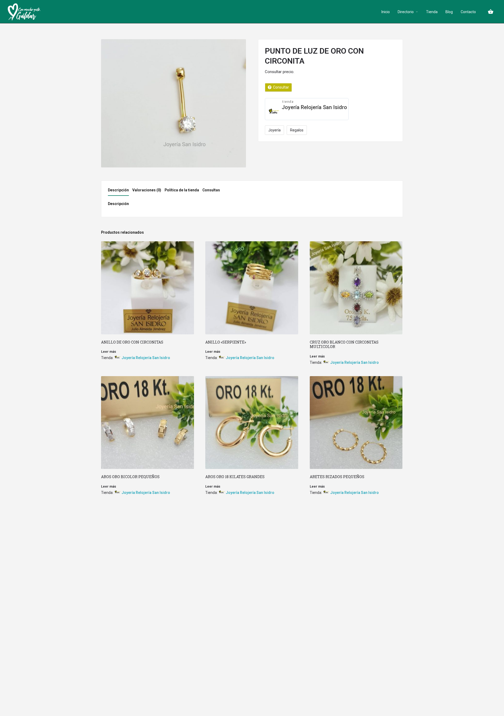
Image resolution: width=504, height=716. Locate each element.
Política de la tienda (182, 190)
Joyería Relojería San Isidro (314, 107)
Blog (449, 12)
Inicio (385, 12)
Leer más (108, 352)
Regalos (296, 130)
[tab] (120, 191)
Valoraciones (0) (146, 190)
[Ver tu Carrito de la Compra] (491, 11)
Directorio (406, 12)
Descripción (118, 190)
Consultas (211, 190)
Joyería (274, 130)
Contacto (468, 12)
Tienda (432, 12)
